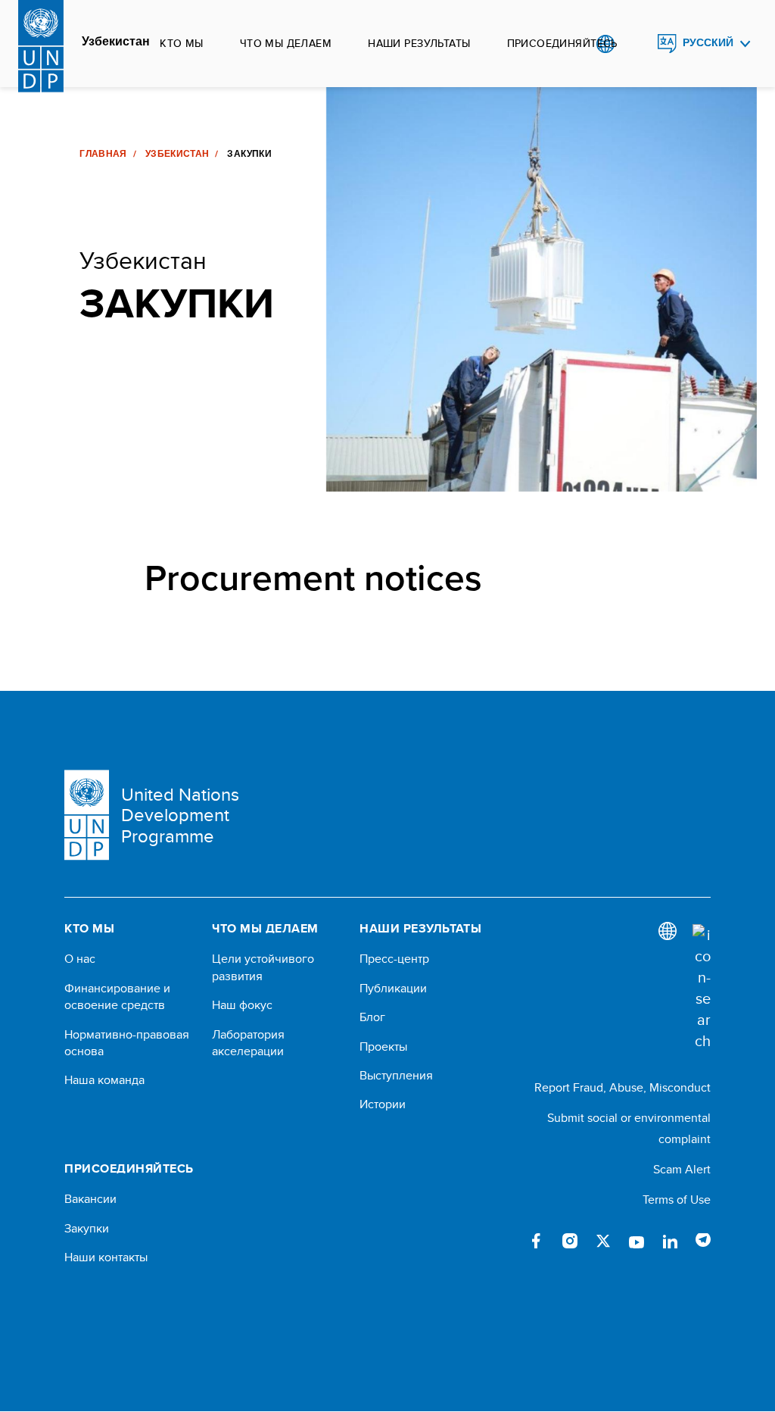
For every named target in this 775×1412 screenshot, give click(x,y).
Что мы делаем (285, 43)
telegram (703, 1240)
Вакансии (90, 1199)
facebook (536, 1240)
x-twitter (603, 1240)
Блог (372, 1017)
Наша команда (104, 1080)
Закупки (86, 1228)
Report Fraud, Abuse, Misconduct (622, 1087)
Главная (103, 153)
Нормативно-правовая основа (126, 1043)
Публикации (393, 988)
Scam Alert (682, 1169)
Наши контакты (106, 1257)
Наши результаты (419, 43)
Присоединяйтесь (562, 43)
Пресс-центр (394, 959)
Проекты (383, 1047)
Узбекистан (116, 41)
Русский (708, 42)
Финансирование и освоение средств (117, 997)
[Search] (702, 987)
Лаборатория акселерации (248, 1043)
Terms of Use (677, 1199)
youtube (636, 1240)
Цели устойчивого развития (263, 967)
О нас (79, 959)
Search (636, 44)
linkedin (669, 1240)
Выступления (396, 1075)
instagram (569, 1240)
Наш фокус (242, 1005)
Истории (382, 1104)
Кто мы (182, 43)
